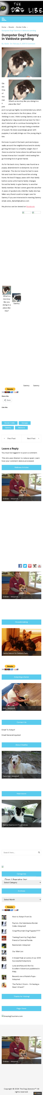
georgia (25, 423)
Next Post (31, 438)
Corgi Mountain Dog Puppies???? (26, 931)
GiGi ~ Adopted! (9, 708)
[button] (7, 299)
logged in (16, 453)
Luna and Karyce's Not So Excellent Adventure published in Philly (26, 969)
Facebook (30, 206)
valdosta (21, 428)
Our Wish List (17, 951)
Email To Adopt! (8, 730)
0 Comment (30, 44)
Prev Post (12, 438)
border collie (10, 423)
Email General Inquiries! (11, 735)
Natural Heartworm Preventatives (15, 825)
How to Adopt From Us (22, 916)
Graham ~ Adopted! (10, 499)
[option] (21, 487)
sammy (8, 428)
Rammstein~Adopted (21, 945)
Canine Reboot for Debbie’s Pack (15, 653)
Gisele (6, 44)
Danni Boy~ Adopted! (11, 776)
